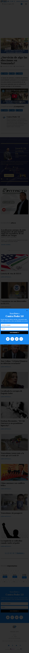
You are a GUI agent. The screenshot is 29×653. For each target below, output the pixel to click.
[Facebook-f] (12, 339)
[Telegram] (8, 339)
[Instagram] (21, 339)
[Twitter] (17, 339)
